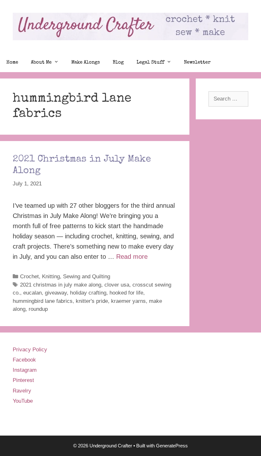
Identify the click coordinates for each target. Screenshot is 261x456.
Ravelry (22, 391)
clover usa (116, 285)
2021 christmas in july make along (60, 285)
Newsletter (197, 62)
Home (12, 62)
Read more (132, 256)
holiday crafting (88, 293)
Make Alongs (85, 62)
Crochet (29, 276)
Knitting (51, 276)
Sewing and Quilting (86, 276)
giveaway (56, 293)
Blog (118, 62)
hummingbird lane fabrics (43, 301)
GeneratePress (172, 445)
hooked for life (126, 293)
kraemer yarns (128, 301)
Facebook (24, 360)
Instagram (25, 370)
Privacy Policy (30, 350)
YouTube (23, 401)
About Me (41, 62)
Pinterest (23, 380)
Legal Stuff (150, 62)
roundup (38, 309)
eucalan (32, 293)
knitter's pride (92, 301)
